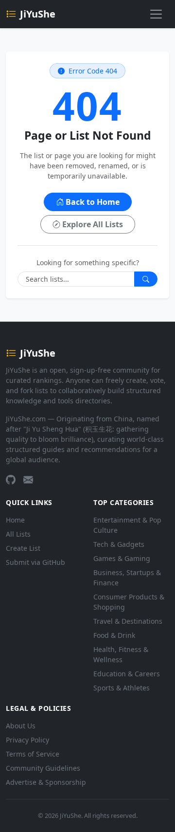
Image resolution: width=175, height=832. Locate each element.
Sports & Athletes (121, 687)
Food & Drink (114, 635)
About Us (20, 725)
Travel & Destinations (127, 621)
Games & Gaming (121, 558)
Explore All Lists (92, 224)
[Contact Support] (28, 479)
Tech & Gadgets (118, 544)
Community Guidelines (43, 768)
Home (15, 520)
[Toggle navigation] (156, 14)
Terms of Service (32, 754)
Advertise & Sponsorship (46, 782)
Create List (23, 548)
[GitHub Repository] (11, 479)
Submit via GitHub (35, 562)
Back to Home (93, 202)
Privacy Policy (27, 739)
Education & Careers (126, 673)
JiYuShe (37, 13)
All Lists (18, 534)
